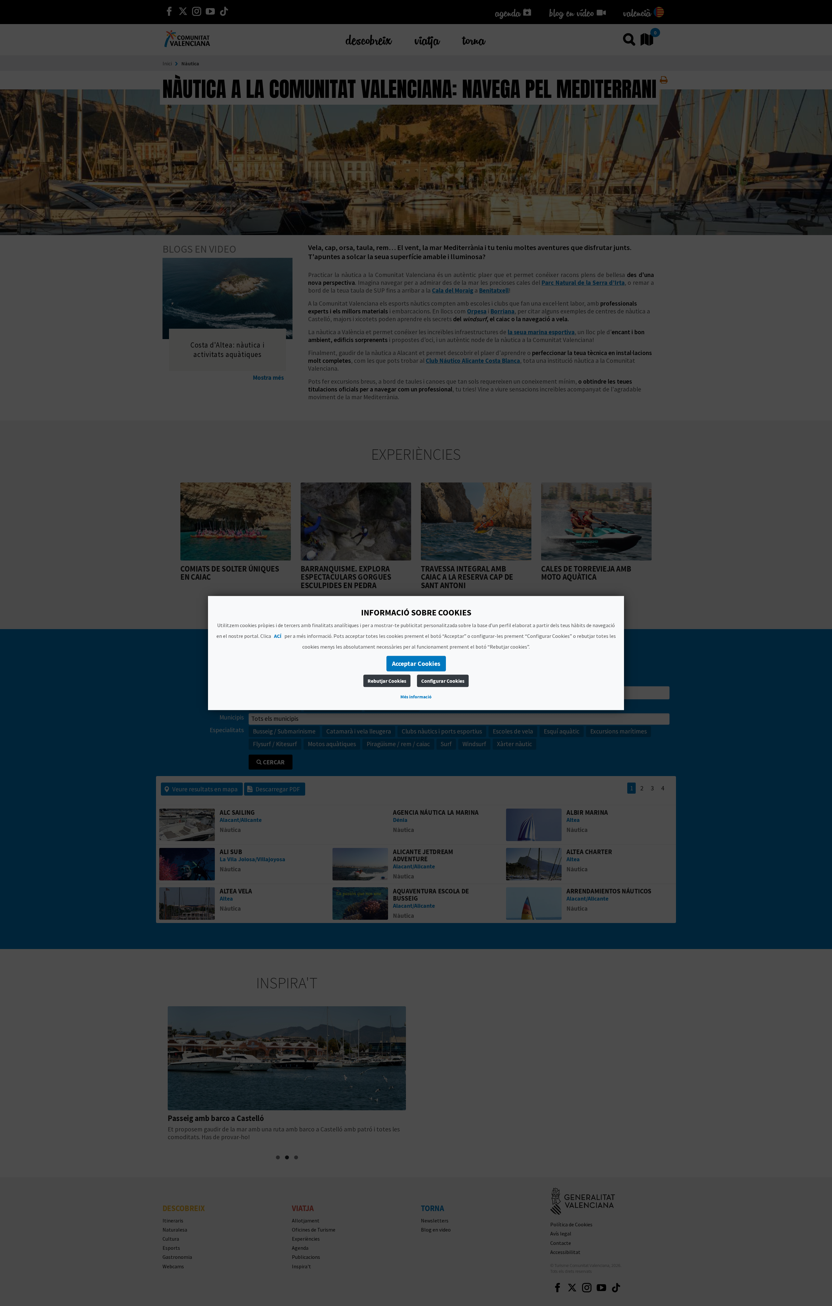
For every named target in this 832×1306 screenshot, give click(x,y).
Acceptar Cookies (416, 663)
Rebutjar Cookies (387, 681)
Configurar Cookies (442, 681)
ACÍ (277, 636)
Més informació (416, 697)
